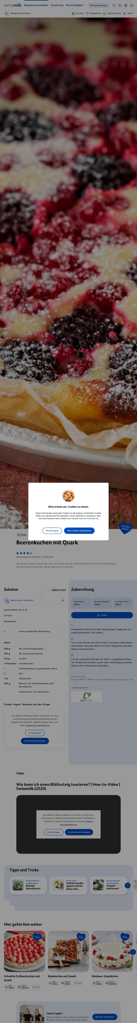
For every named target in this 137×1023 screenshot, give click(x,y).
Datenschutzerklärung (88, 519)
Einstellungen (52, 531)
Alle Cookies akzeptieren (79, 531)
